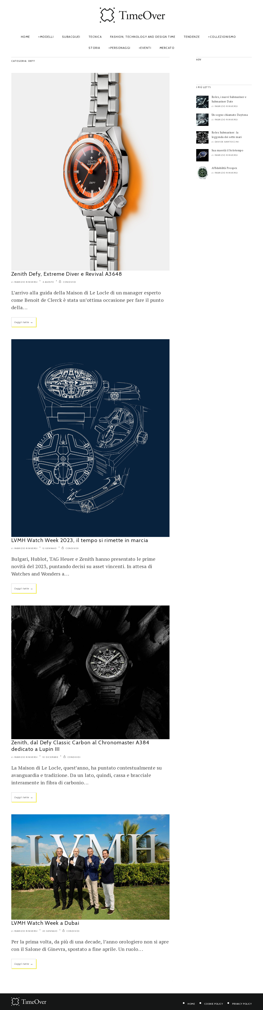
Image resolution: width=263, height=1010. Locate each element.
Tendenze (192, 37)
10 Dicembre (51, 757)
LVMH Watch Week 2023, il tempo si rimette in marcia (79, 540)
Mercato (167, 48)
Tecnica (95, 37)
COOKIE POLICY (213, 1003)
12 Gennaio (50, 548)
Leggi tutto (23, 322)
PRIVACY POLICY (242, 1003)
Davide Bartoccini (227, 141)
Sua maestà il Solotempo (227, 150)
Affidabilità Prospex (224, 168)
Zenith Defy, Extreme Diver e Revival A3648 (67, 274)
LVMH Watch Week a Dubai (45, 923)
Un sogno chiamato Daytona (230, 115)
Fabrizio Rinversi (26, 282)
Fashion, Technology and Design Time (142, 37)
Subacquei (71, 37)
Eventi (145, 48)
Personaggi (120, 48)
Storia (94, 48)
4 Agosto (48, 282)
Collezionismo (223, 37)
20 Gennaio (50, 931)
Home (25, 37)
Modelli (47, 37)
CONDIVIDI (69, 282)
